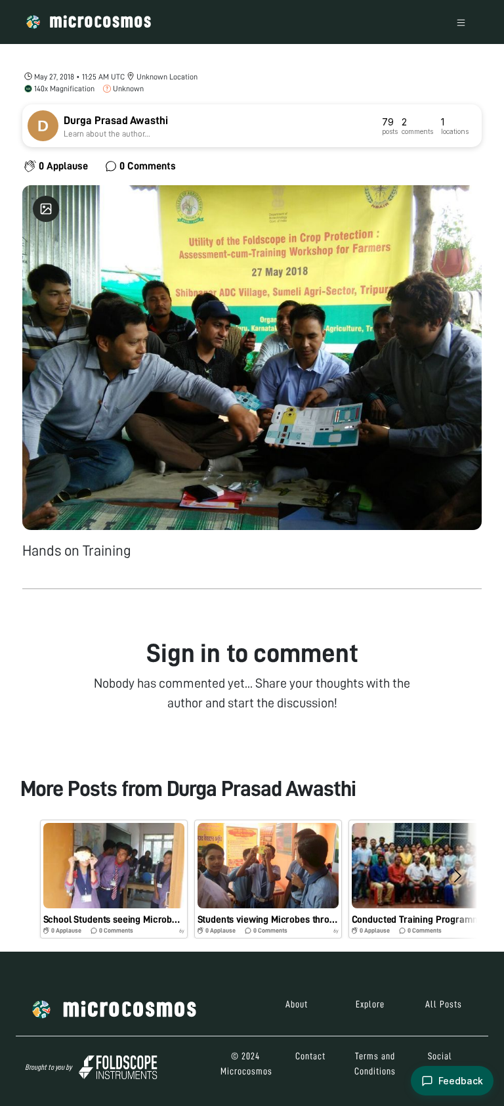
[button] (114, 879)
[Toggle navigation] (461, 22)
